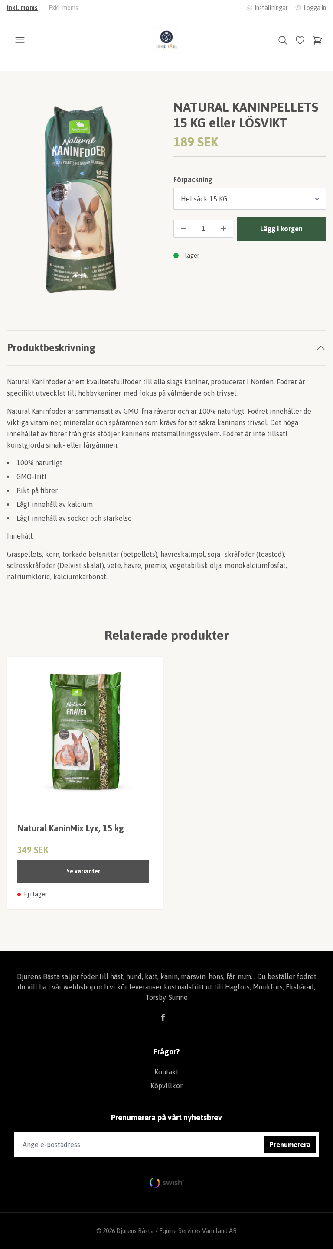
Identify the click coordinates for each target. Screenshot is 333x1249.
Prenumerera (289, 1144)
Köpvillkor (166, 1086)
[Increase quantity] (223, 228)
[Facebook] (163, 1017)
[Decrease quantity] (183, 228)
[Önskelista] (300, 40)
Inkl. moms (22, 7)
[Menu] (20, 40)
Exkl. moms (63, 7)
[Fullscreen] (83, 200)
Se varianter (83, 871)
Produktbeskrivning (51, 348)
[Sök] (282, 40)
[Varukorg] (317, 40)
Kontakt (166, 1072)
